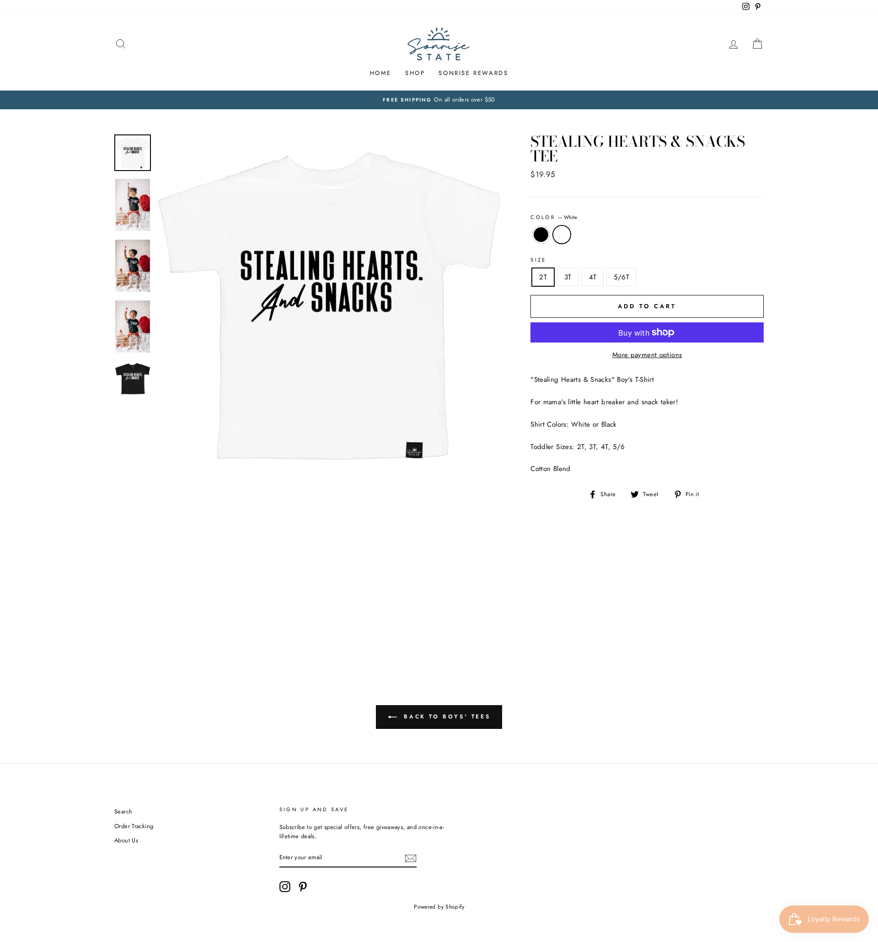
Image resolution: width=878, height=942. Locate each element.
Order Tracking (133, 826)
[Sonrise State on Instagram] (284, 886)
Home (380, 73)
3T (568, 277)
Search (123, 811)
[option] (439, 99)
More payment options (647, 355)
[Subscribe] (411, 858)
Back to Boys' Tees (445, 716)
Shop (415, 73)
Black (541, 234)
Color (553, 217)
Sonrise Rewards (473, 73)
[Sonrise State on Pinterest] (302, 886)
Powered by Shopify (439, 907)
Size (538, 259)
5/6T (621, 277)
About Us (126, 840)
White (562, 234)
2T (543, 277)
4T (593, 277)
